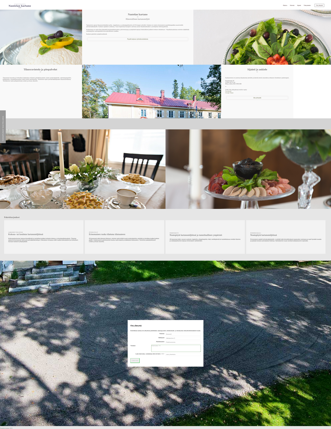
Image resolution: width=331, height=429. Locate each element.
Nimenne (161, 333)
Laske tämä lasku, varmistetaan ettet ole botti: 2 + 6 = (150, 354)
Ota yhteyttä (319, 5)
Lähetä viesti (135, 360)
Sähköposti (161, 337)
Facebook (228, 91)
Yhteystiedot (307, 5)
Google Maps (229, 93)
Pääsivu (285, 5)
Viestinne (133, 345)
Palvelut (292, 5)
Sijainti (299, 5)
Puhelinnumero (160, 341)
